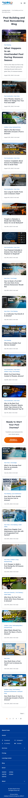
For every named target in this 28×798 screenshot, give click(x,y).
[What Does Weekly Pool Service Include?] (14, 338)
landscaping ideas (17, 625)
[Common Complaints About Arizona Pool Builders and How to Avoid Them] (14, 157)
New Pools (16, 96)
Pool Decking (16, 371)
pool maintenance (16, 493)
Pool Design (14, 278)
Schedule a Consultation (13, 440)
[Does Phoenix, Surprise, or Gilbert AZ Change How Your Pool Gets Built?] (14, 95)
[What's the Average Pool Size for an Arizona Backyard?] (14, 461)
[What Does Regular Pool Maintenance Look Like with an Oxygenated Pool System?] (14, 526)
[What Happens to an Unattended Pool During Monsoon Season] (14, 54)
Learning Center (6, 10)
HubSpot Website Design (11, 796)
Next (22, 713)
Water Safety (7, 594)
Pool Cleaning (7, 45)
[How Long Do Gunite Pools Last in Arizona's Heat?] (14, 187)
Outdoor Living (8, 127)
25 (21, 718)
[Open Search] (21, 3)
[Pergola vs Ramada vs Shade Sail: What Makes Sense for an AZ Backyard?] (14, 216)
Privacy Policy (14, 794)
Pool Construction (8, 96)
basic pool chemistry (9, 592)
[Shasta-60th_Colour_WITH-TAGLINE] (9, 3)
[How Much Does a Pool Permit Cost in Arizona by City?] (14, 657)
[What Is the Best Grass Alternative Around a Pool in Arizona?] (14, 126)
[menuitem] (8, 740)
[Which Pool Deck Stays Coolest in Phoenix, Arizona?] (14, 368)
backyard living (16, 127)
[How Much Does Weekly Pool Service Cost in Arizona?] (14, 492)
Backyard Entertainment (10, 691)
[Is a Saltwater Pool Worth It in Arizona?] (14, 309)
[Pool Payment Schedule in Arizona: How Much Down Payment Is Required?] (14, 246)
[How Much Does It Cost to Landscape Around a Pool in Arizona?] (14, 690)
